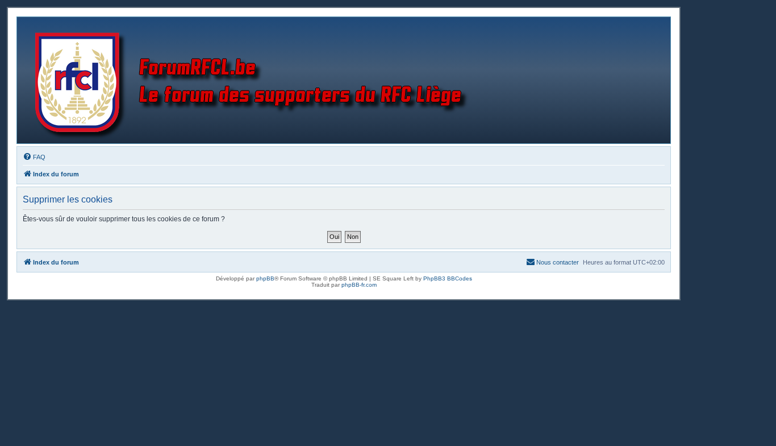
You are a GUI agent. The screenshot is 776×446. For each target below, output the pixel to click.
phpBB (265, 278)
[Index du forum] (253, 80)
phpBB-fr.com (359, 285)
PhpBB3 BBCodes (447, 278)
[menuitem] (34, 157)
